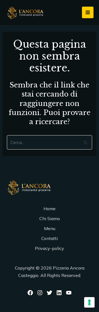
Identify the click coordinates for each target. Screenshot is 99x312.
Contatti (49, 238)
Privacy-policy (49, 248)
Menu (49, 228)
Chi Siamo (49, 218)
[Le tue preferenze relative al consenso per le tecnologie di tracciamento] (89, 302)
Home (49, 208)
